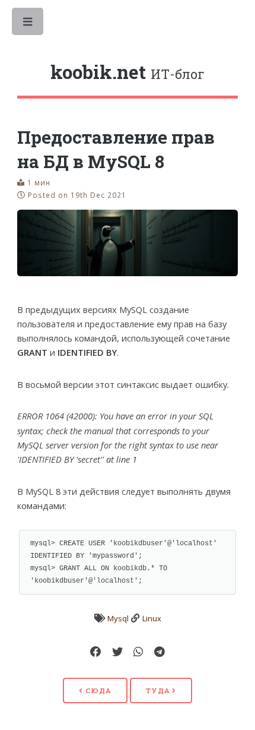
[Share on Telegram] (159, 652)
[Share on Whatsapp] (138, 652)
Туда (158, 690)
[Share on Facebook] (95, 652)
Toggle (28, 24)
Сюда (97, 690)
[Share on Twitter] (117, 652)
